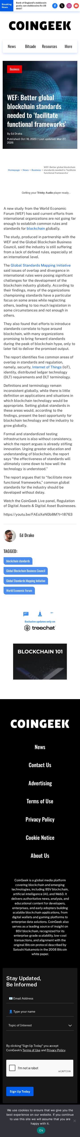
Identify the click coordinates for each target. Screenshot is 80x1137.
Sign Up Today (20, 1091)
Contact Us (40, 765)
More (68, 46)
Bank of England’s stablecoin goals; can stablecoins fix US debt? (31, 5)
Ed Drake (16, 133)
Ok (41, 1130)
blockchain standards (18, 561)
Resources (49, 46)
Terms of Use (40, 801)
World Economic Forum (19, 590)
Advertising (40, 783)
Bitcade (30, 46)
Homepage (14, 170)
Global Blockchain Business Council (25, 570)
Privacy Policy (40, 819)
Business (14, 69)
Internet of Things (47, 367)
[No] (74, 1121)
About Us (40, 855)
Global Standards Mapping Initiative (41, 265)
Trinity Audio (45, 192)
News (12, 46)
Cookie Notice (40, 837)
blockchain (36, 228)
